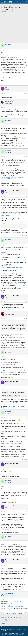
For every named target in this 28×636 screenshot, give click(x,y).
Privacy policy (19, 629)
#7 (26, 245)
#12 (26, 417)
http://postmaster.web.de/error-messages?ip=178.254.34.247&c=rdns (12, 177)
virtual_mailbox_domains (14, 403)
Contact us (3, 629)
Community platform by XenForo (13, 633)
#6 (26, 196)
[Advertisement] (14, 28)
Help (24, 629)
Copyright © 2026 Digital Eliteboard (15, 634)
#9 (26, 318)
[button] (1, 627)
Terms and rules (11, 629)
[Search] (26, 1)
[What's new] (23, 1)
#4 (26, 126)
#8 (26, 301)
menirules (4, 11)
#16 (26, 542)
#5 (26, 156)
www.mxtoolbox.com (6, 215)
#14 (26, 486)
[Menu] (2, 1)
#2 (26, 93)
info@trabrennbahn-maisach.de (15, 282)
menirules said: (5, 321)
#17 (26, 565)
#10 (26, 356)
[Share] (24, 50)
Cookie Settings (4, 634)
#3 (26, 107)
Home (2, 630)
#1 (26, 50)
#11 (26, 387)
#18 (26, 599)
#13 (26, 469)
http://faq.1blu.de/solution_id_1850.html (12, 267)
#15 (26, 511)
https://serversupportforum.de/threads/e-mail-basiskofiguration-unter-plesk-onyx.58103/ (13, 605)
